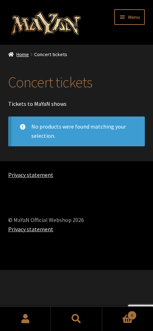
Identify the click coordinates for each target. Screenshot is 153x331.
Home (22, 54)
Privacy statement (30, 174)
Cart (117, 313)
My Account (25, 319)
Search (76, 319)
